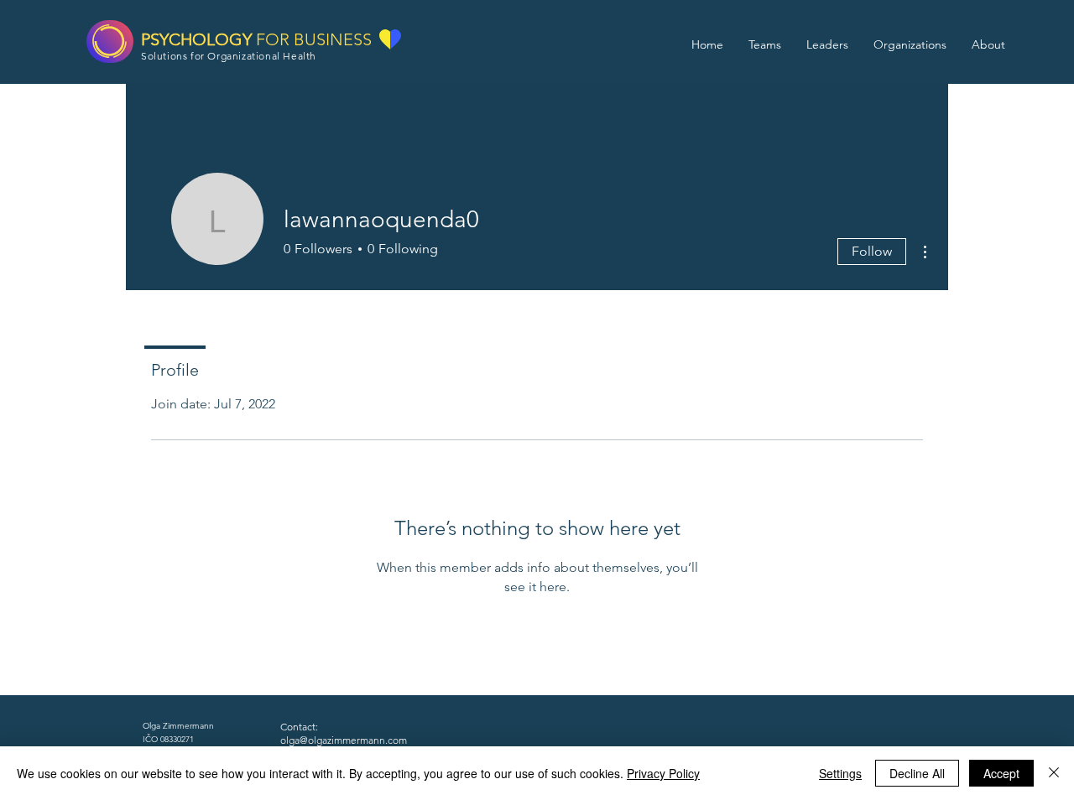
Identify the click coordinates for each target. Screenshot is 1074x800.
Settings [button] (840, 773)
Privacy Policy (663, 773)
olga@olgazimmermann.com (343, 740)
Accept (1001, 773)
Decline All (917, 773)
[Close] (1054, 773)
